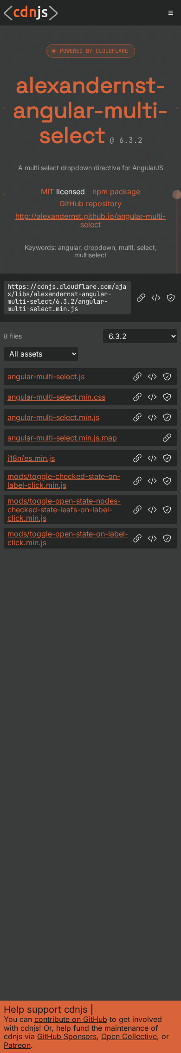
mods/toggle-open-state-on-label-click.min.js (67, 538)
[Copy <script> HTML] (155, 297)
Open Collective (129, 1036)
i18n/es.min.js (31, 458)
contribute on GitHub (70, 1019)
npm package (116, 191)
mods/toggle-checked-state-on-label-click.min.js (63, 480)
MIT (47, 191)
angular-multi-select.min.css (56, 397)
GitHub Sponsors (67, 1036)
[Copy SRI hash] (170, 297)
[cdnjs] (31, 13)
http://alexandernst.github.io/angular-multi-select (90, 220)
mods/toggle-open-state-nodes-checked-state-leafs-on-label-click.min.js (64, 509)
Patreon (17, 1045)
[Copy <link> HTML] (152, 396)
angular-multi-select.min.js (53, 417)
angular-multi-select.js (45, 376)
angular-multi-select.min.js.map (62, 438)
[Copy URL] (141, 297)
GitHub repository (90, 203)
